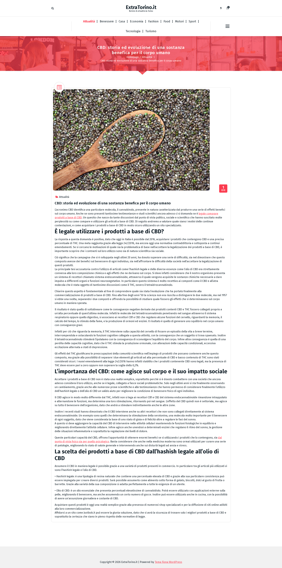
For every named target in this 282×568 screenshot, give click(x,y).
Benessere (107, 21)
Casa (122, 21)
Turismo (150, 31)
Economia (136, 21)
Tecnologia (133, 31)
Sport (192, 21)
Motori (179, 21)
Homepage (132, 57)
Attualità (89, 21)
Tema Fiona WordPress (168, 562)
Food (167, 21)
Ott (223, 189)
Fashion (153, 21)
